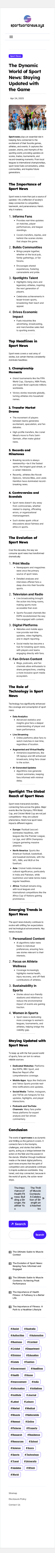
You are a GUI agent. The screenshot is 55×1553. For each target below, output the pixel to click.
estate (15, 1361)
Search (20, 1224)
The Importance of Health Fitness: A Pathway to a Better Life (28, 1295)
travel (15, 1461)
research (17, 1434)
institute (16, 1395)
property (32, 1428)
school (34, 1441)
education (33, 1355)
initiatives (37, 1388)
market (16, 1408)
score (31, 1448)
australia (30, 1328)
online (30, 1421)
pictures (16, 1428)
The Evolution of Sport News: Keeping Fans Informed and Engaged (28, 1266)
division (16, 1355)
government (19, 1368)
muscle (16, 1414)
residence (34, 1434)
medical (31, 1408)
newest (16, 1421)
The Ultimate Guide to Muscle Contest (28, 1253)
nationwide (33, 1414)
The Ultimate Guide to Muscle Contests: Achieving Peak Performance (28, 1280)
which (31, 1468)
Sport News (15, 56)
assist (15, 1328)
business (17, 1342)
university (31, 1461)
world (15, 1474)
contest (33, 1342)
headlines (38, 1368)
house (29, 1375)
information (18, 1388)
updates (16, 1468)
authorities (18, 1335)
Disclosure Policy (17, 1499)
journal (32, 1395)
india (36, 1381)
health (15, 1375)
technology (32, 1454)
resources (18, 1441)
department (33, 1348)
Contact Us (14, 1504)
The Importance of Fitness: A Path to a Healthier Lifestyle (28, 1308)
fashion (30, 1361)
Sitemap (13, 1493)
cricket (16, 1348)
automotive (37, 1335)
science (16, 1448)
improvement (19, 1381)
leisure (30, 1401)
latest (15, 1401)
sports (15, 1454)
